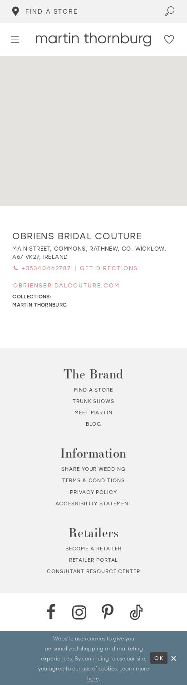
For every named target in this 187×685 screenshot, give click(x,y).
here (93, 678)
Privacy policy (93, 492)
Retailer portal (93, 560)
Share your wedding (93, 469)
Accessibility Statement (93, 503)
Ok (159, 658)
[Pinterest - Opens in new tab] (107, 612)
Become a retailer (93, 548)
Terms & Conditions (93, 480)
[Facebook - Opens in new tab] (51, 612)
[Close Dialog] (173, 658)
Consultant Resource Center (93, 571)
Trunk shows (93, 401)
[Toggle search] (170, 11)
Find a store (93, 390)
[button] (15, 39)
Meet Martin (93, 412)
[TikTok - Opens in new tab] (136, 612)
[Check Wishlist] (169, 39)
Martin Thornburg (39, 304)
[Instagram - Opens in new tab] (79, 612)
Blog (94, 424)
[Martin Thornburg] (93, 39)
